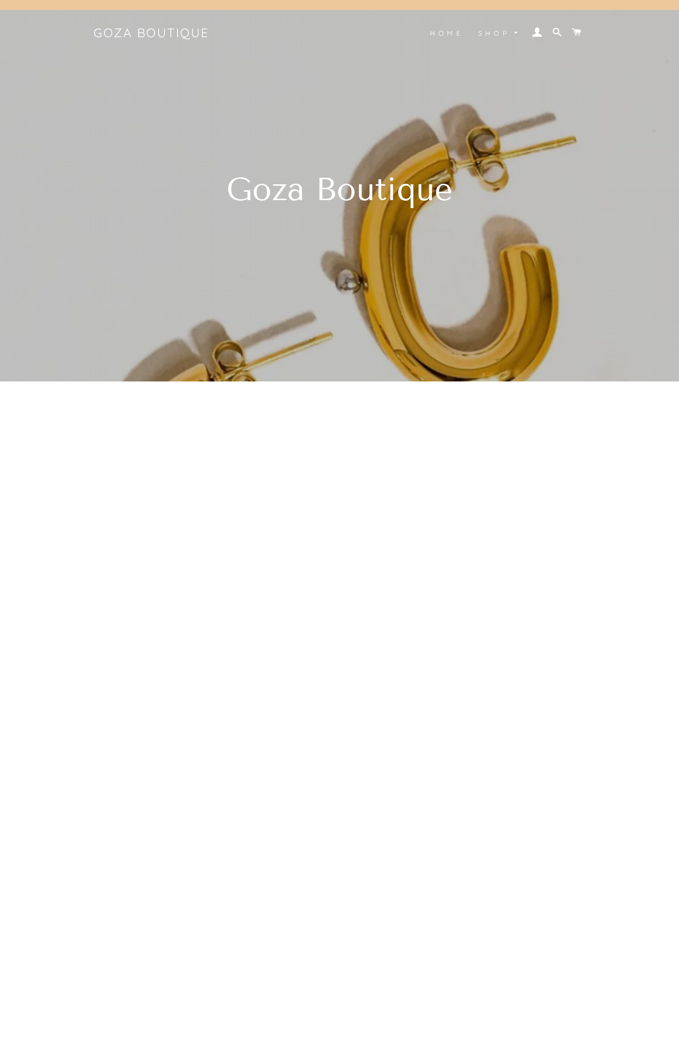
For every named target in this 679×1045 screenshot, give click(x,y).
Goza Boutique (151, 32)
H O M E (445, 33)
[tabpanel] (339, 190)
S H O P (494, 33)
